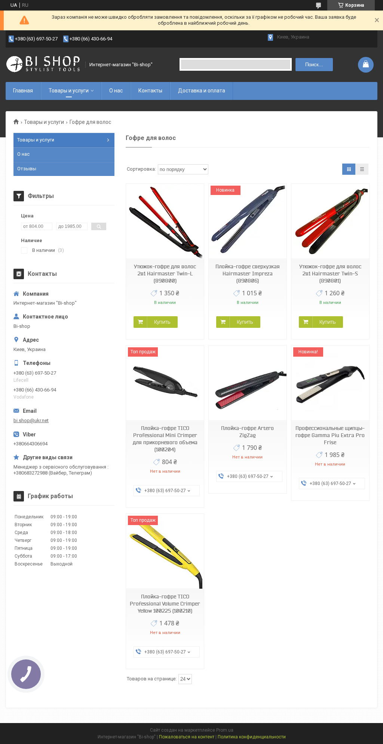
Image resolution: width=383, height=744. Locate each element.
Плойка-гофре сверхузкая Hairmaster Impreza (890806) (247, 273)
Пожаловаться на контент (186, 737)
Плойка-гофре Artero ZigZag (247, 431)
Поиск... (314, 64)
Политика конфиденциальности (252, 737)
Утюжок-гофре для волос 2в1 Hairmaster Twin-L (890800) (165, 273)
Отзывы (26, 168)
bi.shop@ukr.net (31, 420)
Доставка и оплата (201, 91)
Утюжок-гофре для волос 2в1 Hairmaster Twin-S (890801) (330, 273)
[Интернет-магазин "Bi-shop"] (43, 64)
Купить (162, 322)
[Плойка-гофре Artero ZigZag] (248, 383)
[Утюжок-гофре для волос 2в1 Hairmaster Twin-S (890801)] (330, 221)
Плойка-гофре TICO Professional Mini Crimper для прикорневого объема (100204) (165, 438)
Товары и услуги (69, 91)
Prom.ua (224, 730)
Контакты (150, 91)
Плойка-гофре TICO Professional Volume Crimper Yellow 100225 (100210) (165, 604)
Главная (23, 91)
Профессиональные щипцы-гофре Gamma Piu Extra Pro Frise (330, 435)
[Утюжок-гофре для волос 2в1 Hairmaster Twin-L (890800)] (165, 221)
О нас (116, 91)
